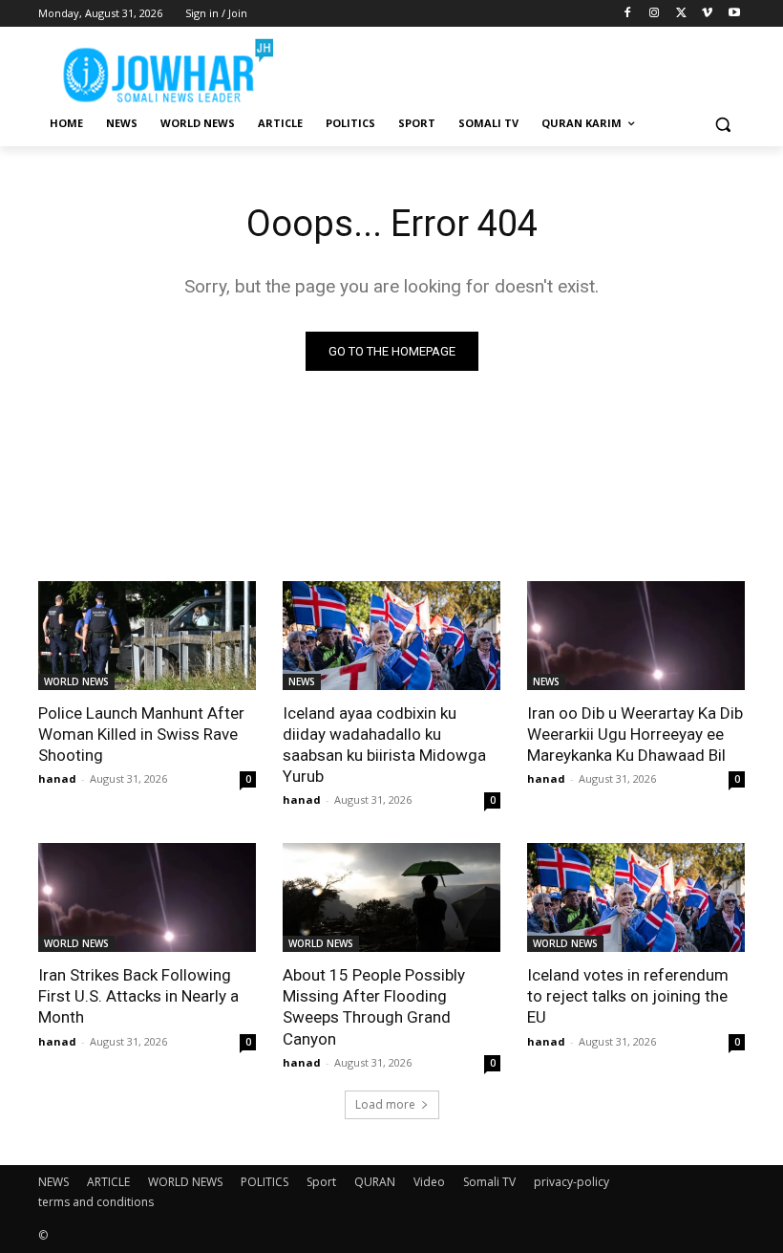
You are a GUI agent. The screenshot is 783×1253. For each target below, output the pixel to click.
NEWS (301, 681)
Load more (385, 1104)
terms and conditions (96, 1202)
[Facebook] (628, 14)
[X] (681, 14)
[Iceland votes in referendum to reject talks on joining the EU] (636, 897)
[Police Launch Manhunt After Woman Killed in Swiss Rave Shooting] (147, 635)
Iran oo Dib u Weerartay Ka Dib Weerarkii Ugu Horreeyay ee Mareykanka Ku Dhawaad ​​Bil (635, 734)
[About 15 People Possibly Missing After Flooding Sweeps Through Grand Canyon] (391, 897)
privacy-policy (571, 1182)
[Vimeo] (707, 14)
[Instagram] (655, 14)
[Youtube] (734, 14)
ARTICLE (108, 1182)
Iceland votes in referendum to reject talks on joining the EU (628, 995)
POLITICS (264, 1182)
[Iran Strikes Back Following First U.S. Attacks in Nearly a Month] (147, 897)
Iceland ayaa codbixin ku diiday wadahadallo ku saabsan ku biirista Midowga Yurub (384, 744)
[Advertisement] (521, 67)
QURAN (374, 1182)
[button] (722, 123)
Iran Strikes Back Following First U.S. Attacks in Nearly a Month (138, 995)
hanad (57, 778)
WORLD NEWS (76, 681)
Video (429, 1182)
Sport (321, 1182)
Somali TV (489, 1182)
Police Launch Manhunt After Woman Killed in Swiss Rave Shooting (141, 734)
